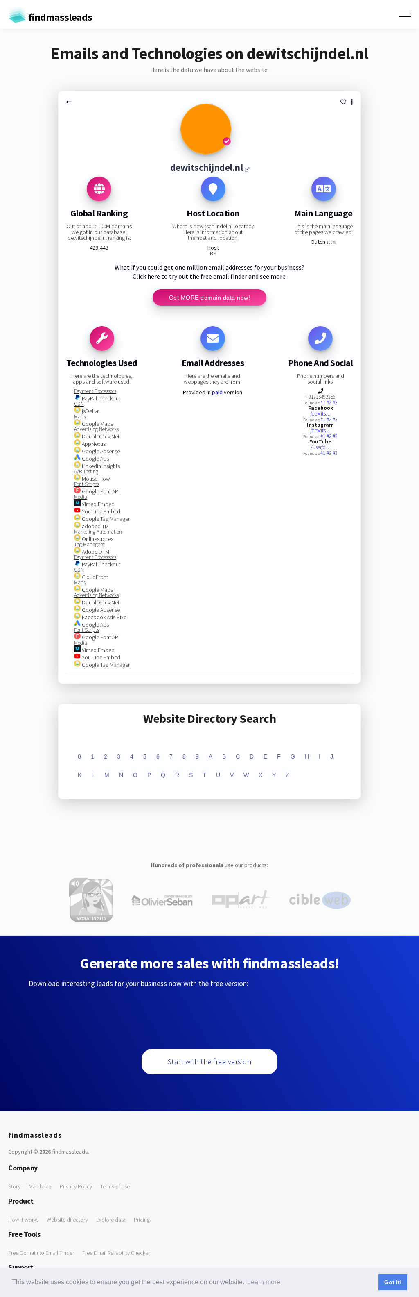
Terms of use (115, 1186)
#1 (323, 402)
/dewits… (320, 413)
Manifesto (40, 1186)
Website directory (67, 1219)
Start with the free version (210, 1061)
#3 (335, 402)
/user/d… (321, 447)
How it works (23, 1219)
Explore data (111, 1219)
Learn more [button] (263, 1282)
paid (217, 392)
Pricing (142, 1219)
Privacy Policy (76, 1186)
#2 (330, 402)
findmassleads (59, 17)
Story (14, 1186)
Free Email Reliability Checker (116, 1252)
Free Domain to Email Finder (41, 1252)
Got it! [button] (393, 1282)
